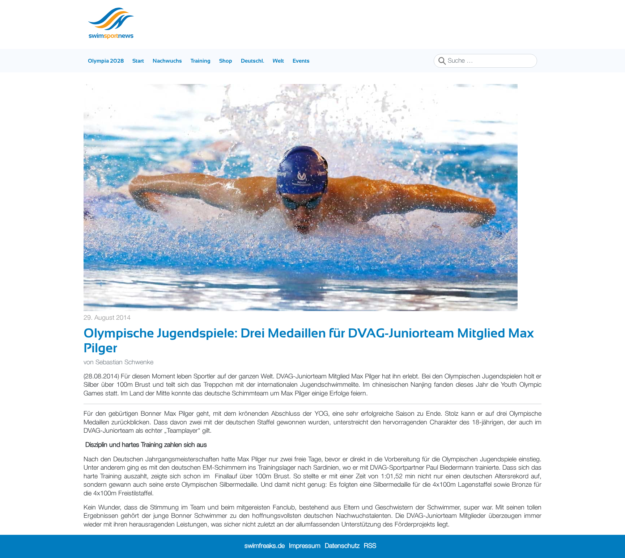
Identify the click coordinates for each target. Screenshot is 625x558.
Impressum (304, 546)
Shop (225, 61)
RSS (370, 546)
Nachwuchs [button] (167, 61)
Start (138, 61)
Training (201, 61)
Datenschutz (342, 546)
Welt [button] (278, 61)
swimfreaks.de (265, 546)
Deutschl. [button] (252, 61)
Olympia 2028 (106, 61)
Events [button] (301, 61)
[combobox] (485, 61)
